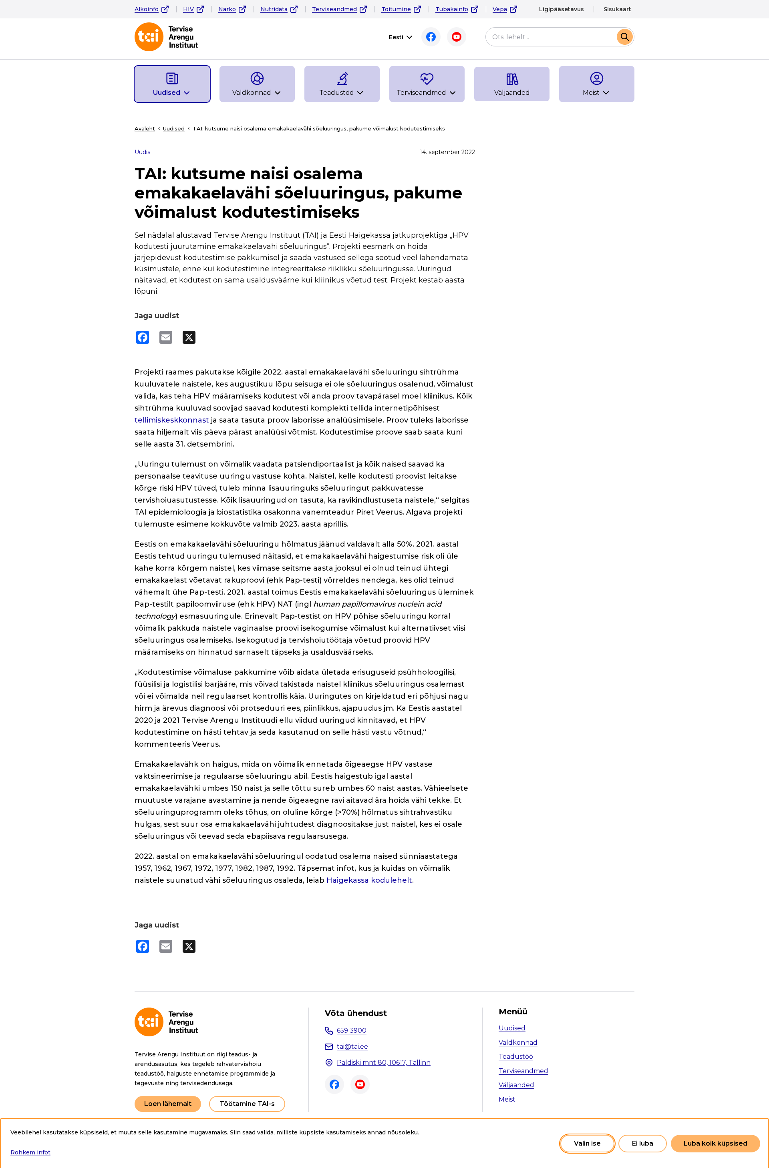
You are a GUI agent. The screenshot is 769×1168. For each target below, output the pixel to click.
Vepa (500, 9)
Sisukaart (617, 9)
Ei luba (642, 1143)
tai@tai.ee (352, 1046)
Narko (227, 9)
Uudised (174, 128)
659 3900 (351, 1030)
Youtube (456, 36)
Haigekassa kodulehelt (369, 880)
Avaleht (145, 128)
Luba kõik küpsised (715, 1143)
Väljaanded (516, 1085)
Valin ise (587, 1143)
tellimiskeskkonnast (172, 420)
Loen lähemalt (167, 1104)
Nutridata (274, 9)
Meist (507, 1099)
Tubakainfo (451, 9)
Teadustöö (516, 1056)
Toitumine (396, 9)
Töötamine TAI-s (247, 1104)
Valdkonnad (518, 1042)
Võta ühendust (356, 1013)
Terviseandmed (334, 9)
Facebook (431, 36)
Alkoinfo (147, 9)
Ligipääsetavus (561, 9)
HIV (188, 9)
